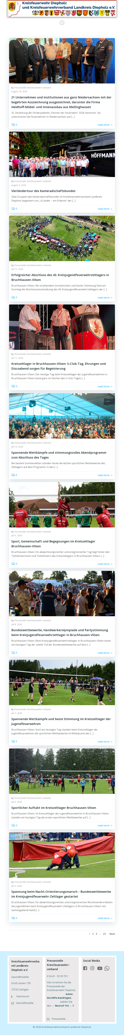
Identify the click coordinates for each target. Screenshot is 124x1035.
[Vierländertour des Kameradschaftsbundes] (62, 154)
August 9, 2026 (18, 185)
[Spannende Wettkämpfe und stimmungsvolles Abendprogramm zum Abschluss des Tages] (62, 415)
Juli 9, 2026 (16, 535)
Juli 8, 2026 (16, 624)
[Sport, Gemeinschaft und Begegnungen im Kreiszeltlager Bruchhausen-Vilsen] (62, 504)
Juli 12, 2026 (17, 269)
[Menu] (62, 22)
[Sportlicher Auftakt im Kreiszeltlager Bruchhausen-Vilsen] (62, 771)
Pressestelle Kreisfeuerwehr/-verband (32, 87)
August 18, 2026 (19, 91)
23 (104, 934)
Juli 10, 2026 (17, 446)
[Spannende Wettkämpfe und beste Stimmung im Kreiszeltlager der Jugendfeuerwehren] (62, 682)
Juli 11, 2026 (17, 357)
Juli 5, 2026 (16, 885)
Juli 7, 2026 (16, 713)
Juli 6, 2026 (16, 801)
